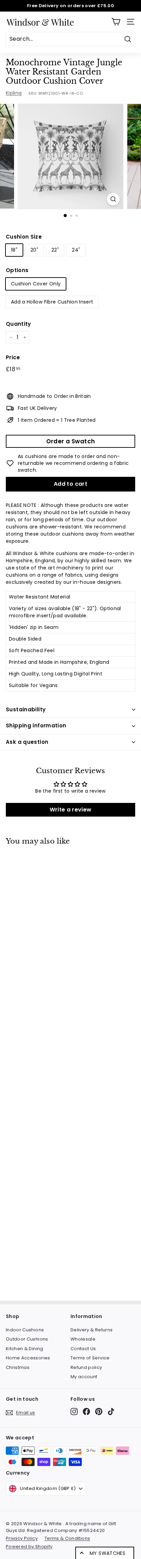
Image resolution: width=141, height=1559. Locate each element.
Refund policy (86, 1367)
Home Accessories (28, 1358)
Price (13, 357)
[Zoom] (113, 199)
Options (17, 270)
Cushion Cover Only (36, 283)
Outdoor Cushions (27, 1339)
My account (84, 1376)
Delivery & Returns (91, 1330)
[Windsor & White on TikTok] (111, 1411)
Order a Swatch (70, 441)
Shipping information (36, 725)
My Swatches (107, 1553)
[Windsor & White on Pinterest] (98, 1411)
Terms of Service (90, 1358)
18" (14, 249)
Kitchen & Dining (24, 1348)
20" (34, 249)
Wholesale (82, 1339)
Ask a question (27, 741)
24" (76, 249)
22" (55, 249)
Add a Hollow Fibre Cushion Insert (52, 301)
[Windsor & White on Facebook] (86, 1411)
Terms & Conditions (67, 1538)
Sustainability (26, 709)
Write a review (71, 810)
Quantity (18, 323)
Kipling (14, 93)
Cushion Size (24, 236)
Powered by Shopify (29, 1546)
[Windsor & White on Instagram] (74, 1411)
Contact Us (83, 1348)
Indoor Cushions (25, 1330)
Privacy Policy (22, 1538)
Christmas (17, 1367)
